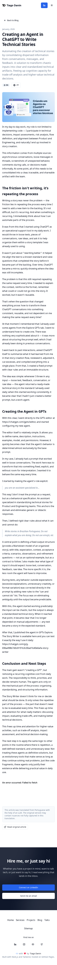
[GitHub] (41, 944)
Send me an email (28, 896)
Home (10, 920)
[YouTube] (33, 944)
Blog (39, 920)
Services (20, 920)
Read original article (16, 827)
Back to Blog (13, 20)
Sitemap (28, 928)
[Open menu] (52, 5)
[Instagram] (24, 944)
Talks (47, 920)
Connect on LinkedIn (28, 887)
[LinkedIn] (44, 5)
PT (18, 85)
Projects (31, 920)
